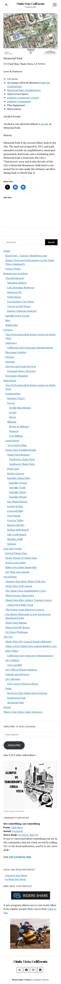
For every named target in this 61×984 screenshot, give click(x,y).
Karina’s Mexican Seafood (21, 311)
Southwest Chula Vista (22, 464)
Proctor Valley (15, 520)
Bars (7, 320)
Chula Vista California (31, 3)
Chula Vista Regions (18, 454)
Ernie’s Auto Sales (15, 562)
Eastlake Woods (18, 497)
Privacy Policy (13, 268)
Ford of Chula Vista (16, 553)
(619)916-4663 (26, 835)
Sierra (12, 417)
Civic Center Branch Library (22, 683)
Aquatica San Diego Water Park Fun (25, 581)
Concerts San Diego (16, 875)
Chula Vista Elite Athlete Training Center (28, 600)
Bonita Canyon (15, 473)
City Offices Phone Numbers (21, 669)
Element (14, 431)
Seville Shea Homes (20, 407)
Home (6, 251)
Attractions (10, 576)
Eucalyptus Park (16, 698)
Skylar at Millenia (19, 426)
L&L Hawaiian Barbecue (20, 287)
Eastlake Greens (18, 482)
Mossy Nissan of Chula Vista (21, 558)
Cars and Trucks (12, 548)
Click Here (17, 827)
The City (8, 636)
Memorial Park (15, 702)
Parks (8, 688)
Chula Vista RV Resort (17, 627)
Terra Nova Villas (17, 445)
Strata (12, 412)
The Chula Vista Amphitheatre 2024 (25, 590)
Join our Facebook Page (17, 857)
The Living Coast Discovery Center (24, 609)
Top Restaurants (14, 278)
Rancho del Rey (15, 525)
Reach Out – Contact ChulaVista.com (26, 255)
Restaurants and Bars (15, 273)
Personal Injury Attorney (21, 371)
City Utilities (12, 660)
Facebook (17, 831)
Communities (12, 393)
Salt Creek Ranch (16, 534)
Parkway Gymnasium (19, 101)
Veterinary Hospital (16, 375)
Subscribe (14, 745)
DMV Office (11, 651)
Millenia (11, 421)
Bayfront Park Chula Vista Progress (27, 693)
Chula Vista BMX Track (20, 605)
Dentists (10, 361)
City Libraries (12, 679)
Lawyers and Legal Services (20, 366)
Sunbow (11, 544)
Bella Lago (13, 468)
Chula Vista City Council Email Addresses (28, 641)
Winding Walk (15, 539)
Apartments (12, 440)
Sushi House (14, 297)
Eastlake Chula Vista (18, 478)
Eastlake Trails (17, 487)
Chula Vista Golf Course (18, 586)
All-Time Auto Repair (17, 572)
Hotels (7, 707)
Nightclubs (11, 325)
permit (44, 124)
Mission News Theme (21, 980)
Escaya (11, 403)
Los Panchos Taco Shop (20, 301)
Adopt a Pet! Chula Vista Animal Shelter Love (31, 646)
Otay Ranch (13, 515)
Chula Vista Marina (16, 622)
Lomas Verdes (15, 506)
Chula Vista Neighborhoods (20, 450)
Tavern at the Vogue (18, 306)
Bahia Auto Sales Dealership (21, 567)
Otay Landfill (14, 665)
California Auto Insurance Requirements (30, 347)
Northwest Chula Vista (22, 459)
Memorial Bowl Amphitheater (24, 90)
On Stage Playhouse (16, 632)
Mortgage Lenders (15, 352)
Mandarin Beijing (16, 282)
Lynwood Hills (15, 511)
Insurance (11, 343)
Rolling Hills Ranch (18, 529)
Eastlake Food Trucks (17, 315)
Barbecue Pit (14, 292)
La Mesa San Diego (15, 879)
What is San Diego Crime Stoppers (22, 712)
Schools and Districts (17, 674)
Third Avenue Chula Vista (19, 595)
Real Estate (9, 380)
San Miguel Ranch (17, 501)
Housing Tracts (16, 398)
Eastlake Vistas (17, 492)
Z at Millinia (16, 436)
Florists (9, 357)
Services (8, 329)
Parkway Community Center (23, 97)
